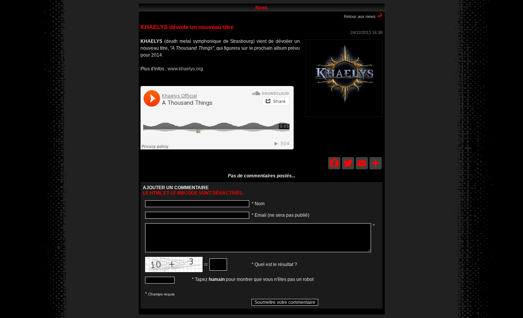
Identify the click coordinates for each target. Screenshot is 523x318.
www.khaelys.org (185, 68)
